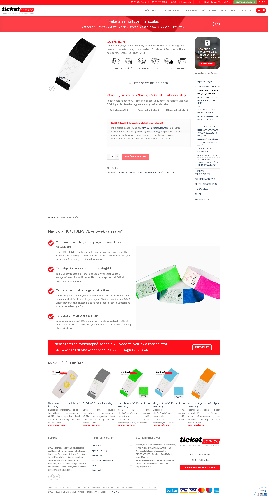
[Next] (220, 400)
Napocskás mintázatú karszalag (64, 405)
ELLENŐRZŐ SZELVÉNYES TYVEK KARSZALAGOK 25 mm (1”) (207, 142)
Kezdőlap (88, 27)
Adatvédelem (82, 488)
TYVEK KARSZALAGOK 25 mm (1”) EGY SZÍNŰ (207, 111)
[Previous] (48, 400)
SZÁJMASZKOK (202, 199)
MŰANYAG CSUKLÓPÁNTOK (202, 172)
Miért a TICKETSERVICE (214, 10)
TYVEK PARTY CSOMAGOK (207, 126)
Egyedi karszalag (170, 10)
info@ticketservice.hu (181, 2)
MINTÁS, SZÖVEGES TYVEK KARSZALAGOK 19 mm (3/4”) (208, 100)
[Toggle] (219, 81)
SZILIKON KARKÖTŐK (205, 179)
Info (232, 10)
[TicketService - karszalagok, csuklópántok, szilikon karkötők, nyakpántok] (18, 10)
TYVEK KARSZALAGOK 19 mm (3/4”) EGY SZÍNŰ (158, 27)
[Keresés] (199, 2)
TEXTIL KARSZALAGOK (206, 184)
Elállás (115, 488)
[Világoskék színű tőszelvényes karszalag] (169, 384)
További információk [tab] (67, 217)
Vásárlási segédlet (130, 488)
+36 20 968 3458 (158, 2)
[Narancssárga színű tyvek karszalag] (204, 384)
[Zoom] (52, 88)
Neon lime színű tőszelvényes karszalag (134, 405)
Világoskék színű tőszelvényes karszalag (169, 405)
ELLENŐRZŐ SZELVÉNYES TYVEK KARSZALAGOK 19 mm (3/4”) (207, 133)
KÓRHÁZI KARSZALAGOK (207, 156)
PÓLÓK (198, 194)
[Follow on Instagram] (262, 2)
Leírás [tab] (51, 217)
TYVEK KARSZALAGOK (112, 27)
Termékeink (147, 10)
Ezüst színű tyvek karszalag (97, 403)
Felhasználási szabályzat (61, 488)
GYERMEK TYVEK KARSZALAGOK (204, 150)
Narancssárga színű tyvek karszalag (204, 405)
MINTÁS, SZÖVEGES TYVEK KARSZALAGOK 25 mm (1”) (208, 118)
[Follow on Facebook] (259, 2)
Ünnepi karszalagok (203, 81)
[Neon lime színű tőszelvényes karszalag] (134, 384)
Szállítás (95, 488)
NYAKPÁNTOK (201, 189)
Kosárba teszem (135, 156)
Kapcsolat (246, 10)
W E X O (115, 492)
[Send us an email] (264, 2)
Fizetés (105, 488)
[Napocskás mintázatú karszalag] (64, 384)
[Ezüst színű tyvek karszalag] (99, 384)
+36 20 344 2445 (137, 2)
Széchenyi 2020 (149, 488)
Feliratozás (191, 10)
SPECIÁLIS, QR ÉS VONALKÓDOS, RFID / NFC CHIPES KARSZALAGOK (207, 162)
